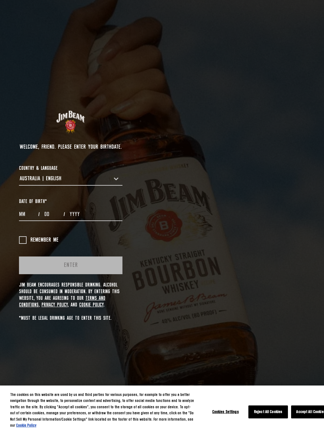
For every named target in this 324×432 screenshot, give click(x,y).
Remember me (44, 240)
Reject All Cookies (268, 412)
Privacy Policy (54, 304)
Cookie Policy (91, 304)
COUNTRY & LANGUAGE (38, 168)
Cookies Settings (225, 412)
